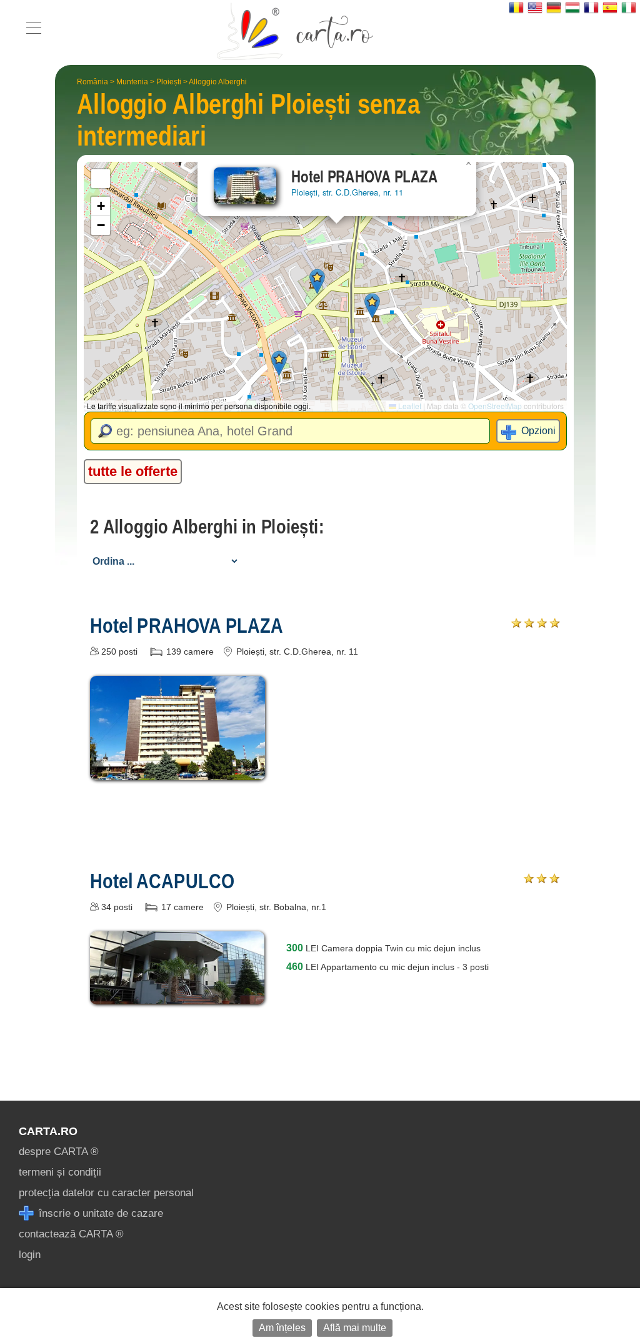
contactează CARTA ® (71, 1234)
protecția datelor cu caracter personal (106, 1193)
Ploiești (168, 81)
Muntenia (132, 81)
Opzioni (538, 430)
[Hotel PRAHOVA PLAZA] (177, 771)
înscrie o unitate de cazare (99, 1213)
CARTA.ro (48, 1131)
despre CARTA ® (59, 1151)
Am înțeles (282, 1327)
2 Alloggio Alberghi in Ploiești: (207, 526)
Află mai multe (354, 1327)
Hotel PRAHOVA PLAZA (186, 625)
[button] (317, 281)
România (92, 81)
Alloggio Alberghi (218, 81)
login (30, 1255)
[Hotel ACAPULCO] (177, 995)
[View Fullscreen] (100, 178)
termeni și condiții (60, 1172)
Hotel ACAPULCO (162, 881)
